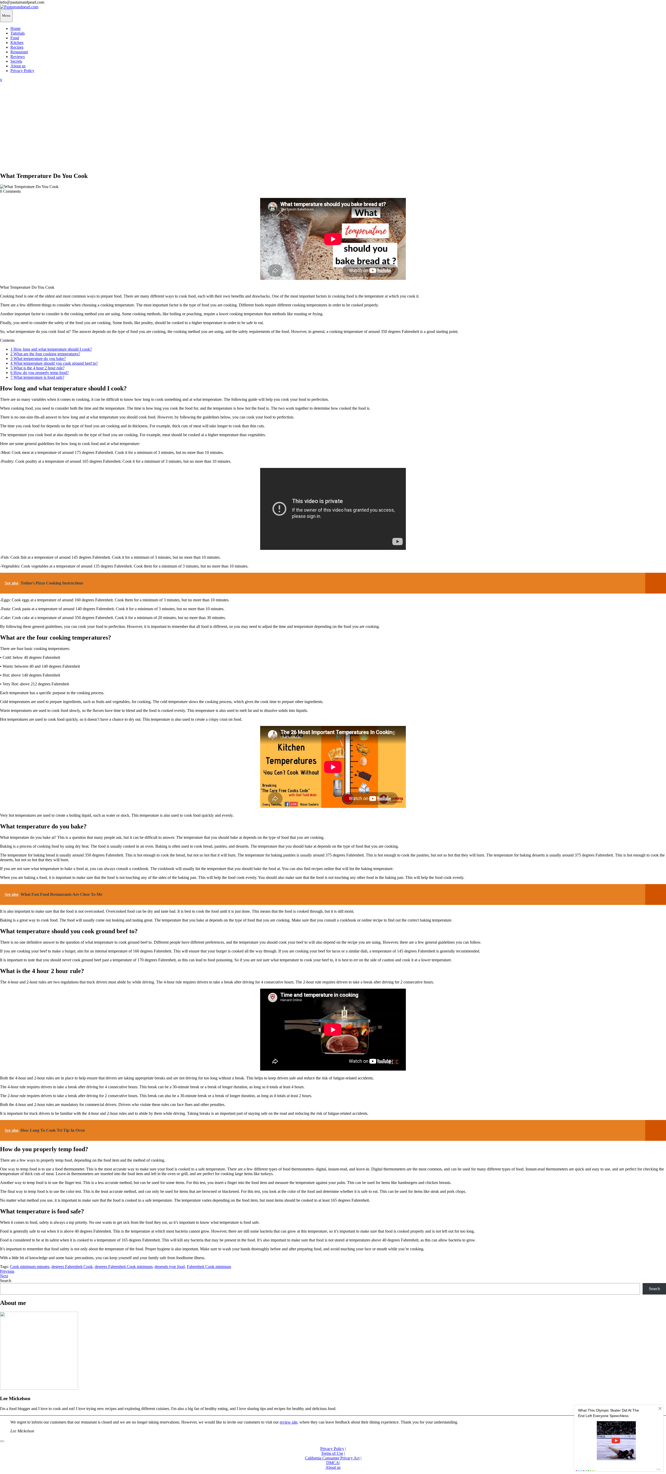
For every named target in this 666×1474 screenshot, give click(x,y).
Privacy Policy (22, 70)
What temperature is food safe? (37, 377)
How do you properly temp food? (39, 372)
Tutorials (17, 33)
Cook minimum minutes (29, 1266)
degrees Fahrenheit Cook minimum (123, 1266)
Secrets (16, 61)
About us (17, 66)
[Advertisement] (333, 130)
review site (288, 1422)
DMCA (332, 1462)
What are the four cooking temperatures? (45, 354)
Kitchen (16, 42)
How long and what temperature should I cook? (51, 349)
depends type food (170, 1266)
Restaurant (19, 52)
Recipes (16, 47)
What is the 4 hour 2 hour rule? (37, 368)
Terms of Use (332, 1453)
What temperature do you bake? (38, 358)
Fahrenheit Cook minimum (209, 1266)
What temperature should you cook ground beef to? (54, 363)
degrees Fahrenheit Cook (72, 1266)
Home (15, 28)
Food (14, 38)
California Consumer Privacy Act (332, 1458)
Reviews (17, 56)
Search (5, 1280)
